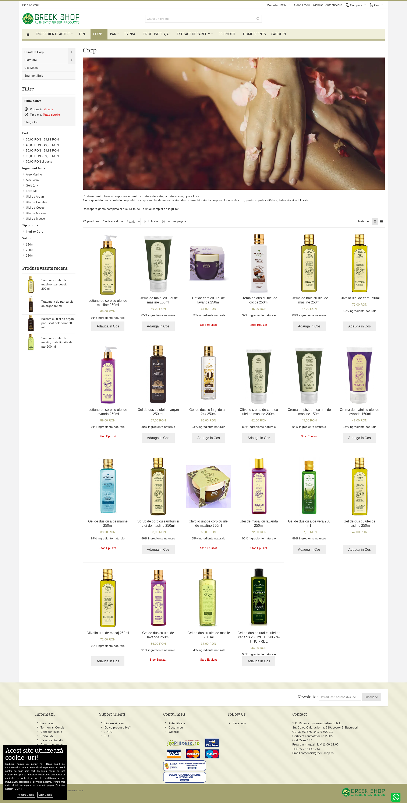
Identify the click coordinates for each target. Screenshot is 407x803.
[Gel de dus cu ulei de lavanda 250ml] (158, 598)
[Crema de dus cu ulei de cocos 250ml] (259, 263)
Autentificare (333, 5)
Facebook (239, 723)
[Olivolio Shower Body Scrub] (158, 486)
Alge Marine (34, 174)
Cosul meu (176, 727)
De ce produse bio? (118, 727)
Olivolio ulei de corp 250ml (360, 298)
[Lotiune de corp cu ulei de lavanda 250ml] (108, 374)
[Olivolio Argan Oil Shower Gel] (158, 374)
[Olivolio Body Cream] (259, 374)
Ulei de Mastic (35, 218)
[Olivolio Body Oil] (359, 263)
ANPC (109, 731)
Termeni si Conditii (52, 727)
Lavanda (32, 191)
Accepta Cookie (26, 794)
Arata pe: (363, 221)
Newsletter (307, 697)
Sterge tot (31, 122)
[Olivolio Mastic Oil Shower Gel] (208, 598)
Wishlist (317, 5)
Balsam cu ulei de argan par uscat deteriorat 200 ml (57, 323)
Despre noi (47, 723)
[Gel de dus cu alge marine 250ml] (108, 486)
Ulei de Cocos (35, 207)
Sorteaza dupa (113, 221)
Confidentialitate (51, 731)
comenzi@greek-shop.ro (317, 753)
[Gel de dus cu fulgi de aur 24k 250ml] (208, 374)
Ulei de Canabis (36, 202)
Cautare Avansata (52, 744)
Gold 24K (32, 185)
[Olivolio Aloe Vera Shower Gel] (309, 486)
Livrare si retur (114, 723)
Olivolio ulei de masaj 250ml (107, 633)
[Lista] (381, 221)
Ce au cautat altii (51, 740)
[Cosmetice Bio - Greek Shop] (70, 19)
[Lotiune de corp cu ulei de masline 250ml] (108, 264)
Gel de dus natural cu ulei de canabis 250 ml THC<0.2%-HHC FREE (258, 637)
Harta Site (47, 736)
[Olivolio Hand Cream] (158, 263)
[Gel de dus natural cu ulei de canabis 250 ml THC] (259, 598)
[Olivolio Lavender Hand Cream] (359, 374)
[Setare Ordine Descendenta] (145, 221)
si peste (39, 161)
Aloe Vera (32, 180)
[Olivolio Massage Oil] (108, 598)
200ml (30, 250)
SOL (107, 736)
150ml (30, 244)
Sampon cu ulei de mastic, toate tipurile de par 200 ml (56, 342)
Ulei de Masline (36, 213)
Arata (154, 221)
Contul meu (302, 5)
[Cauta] (258, 18)
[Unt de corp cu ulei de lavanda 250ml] (208, 263)
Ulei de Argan (35, 196)
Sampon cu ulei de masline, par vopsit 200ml (54, 284)
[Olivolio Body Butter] (208, 486)
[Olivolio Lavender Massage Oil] (259, 486)
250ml (30, 255)
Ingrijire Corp (34, 231)
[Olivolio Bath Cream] (309, 263)
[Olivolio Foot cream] (309, 374)
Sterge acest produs (26, 109)
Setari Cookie (45, 794)
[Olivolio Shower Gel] (359, 486)
